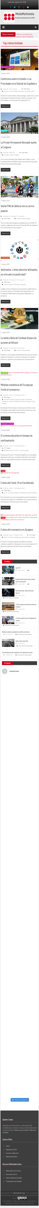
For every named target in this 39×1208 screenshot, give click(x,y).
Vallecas (28, 218)
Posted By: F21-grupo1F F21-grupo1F (13, 280)
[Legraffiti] (8, 569)
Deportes (4, 194)
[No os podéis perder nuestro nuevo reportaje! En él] (19, 792)
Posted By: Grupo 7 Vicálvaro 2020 (12, 535)
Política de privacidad (21, 1130)
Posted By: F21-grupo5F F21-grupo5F (13, 216)
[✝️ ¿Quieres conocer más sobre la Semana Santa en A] (19, 855)
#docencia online (8, 450)
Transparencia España (14, 1181)
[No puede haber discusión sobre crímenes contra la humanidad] (8, 581)
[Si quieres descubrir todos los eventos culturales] (19, 876)
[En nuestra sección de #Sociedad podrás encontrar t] (19, 1086)
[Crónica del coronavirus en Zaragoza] (19, 517)
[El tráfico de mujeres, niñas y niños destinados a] (19, 813)
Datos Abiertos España (14, 1178)
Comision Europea (9, 399)
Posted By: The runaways (9, 89)
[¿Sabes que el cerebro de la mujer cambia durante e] (19, 939)
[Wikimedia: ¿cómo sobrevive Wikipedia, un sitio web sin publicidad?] (19, 250)
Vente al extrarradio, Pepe (21, 641)
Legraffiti (17, 568)
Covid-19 (16, 450)
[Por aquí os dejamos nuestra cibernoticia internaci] (19, 897)
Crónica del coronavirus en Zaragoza (17, 529)
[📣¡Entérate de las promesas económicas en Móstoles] (19, 1002)
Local (3, 471)
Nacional (4, 130)
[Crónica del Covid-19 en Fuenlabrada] (10, 473)
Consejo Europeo (19, 399)
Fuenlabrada (22, 493)
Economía (4, 326)
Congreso (6, 155)
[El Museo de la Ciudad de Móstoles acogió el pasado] (19, 1044)
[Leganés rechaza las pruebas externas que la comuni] (19, 981)
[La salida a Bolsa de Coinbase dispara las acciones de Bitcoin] (19, 318)
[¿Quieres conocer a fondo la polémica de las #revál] (19, 834)
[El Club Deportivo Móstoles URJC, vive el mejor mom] (19, 771)
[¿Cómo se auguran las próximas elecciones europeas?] (8, 606)
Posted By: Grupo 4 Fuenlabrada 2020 (13, 395)
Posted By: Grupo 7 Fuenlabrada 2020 (13, 488)
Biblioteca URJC (11, 1150)
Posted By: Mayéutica (8, 152)
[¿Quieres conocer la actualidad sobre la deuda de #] (19, 1065)
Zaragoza (32, 537)
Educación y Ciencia (7, 67)
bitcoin (18, 350)
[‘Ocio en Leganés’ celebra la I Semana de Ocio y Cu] (19, 1023)
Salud (32, 91)
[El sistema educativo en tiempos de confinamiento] (16, 426)
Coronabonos (28, 399)
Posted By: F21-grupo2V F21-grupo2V (13, 348)
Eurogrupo (28, 401)
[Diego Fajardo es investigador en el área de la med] (19, 687)
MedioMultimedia (24, 14)
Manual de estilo (11, 1157)
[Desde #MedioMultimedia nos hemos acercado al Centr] (19, 960)
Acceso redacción (12, 1153)
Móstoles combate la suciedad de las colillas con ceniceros (16, 632)
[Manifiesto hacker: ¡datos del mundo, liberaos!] (8, 592)
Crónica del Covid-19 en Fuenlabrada (17, 482)
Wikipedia (23, 284)
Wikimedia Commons (13, 1171)
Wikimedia (16, 284)
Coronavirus (5, 401)
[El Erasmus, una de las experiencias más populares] (19, 708)
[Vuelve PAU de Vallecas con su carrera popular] (19, 186)
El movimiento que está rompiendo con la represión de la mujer (17, 652)
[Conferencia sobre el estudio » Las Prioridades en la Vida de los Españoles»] (19, 59)
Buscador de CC (11, 1174)
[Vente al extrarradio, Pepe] (8, 643)
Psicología (28, 91)
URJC (8, 1146)
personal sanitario (32, 493)
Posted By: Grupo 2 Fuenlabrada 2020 (13, 446)
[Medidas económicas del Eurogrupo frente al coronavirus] (19, 374)
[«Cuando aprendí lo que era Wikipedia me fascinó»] (8, 620)
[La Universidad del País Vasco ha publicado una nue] (19, 918)
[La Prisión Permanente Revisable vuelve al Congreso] (19, 123)
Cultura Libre (5, 258)
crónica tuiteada (13, 91)
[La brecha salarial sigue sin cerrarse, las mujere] (19, 729)
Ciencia (6, 91)
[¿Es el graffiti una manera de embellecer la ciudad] (19, 750)
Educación (21, 91)
